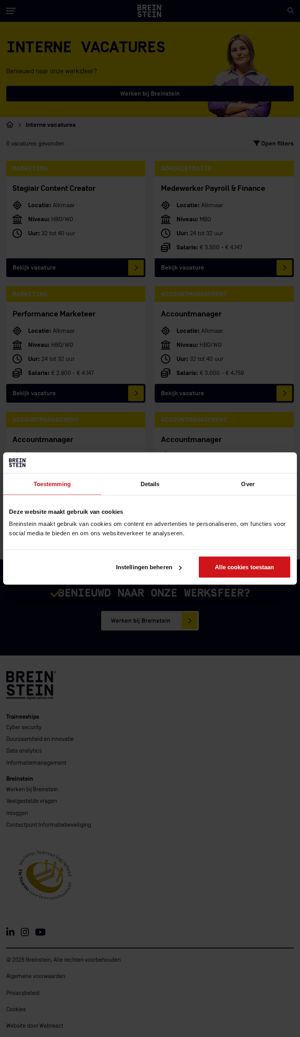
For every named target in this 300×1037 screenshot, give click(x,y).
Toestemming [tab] (52, 483)
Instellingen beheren (144, 567)
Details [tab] (150, 483)
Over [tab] (247, 483)
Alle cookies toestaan (244, 567)
